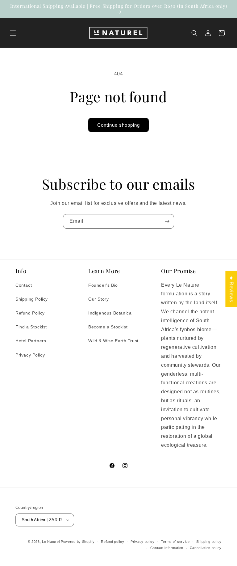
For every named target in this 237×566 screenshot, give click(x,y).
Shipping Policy (31, 299)
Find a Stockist (31, 326)
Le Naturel (51, 541)
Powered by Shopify (78, 541)
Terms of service (175, 541)
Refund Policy (30, 312)
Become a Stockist (107, 326)
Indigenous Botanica (109, 312)
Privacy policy (143, 541)
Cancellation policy (206, 548)
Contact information (166, 548)
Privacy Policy (30, 355)
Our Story (98, 299)
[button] (13, 33)
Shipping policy (209, 541)
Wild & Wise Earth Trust (113, 340)
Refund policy (112, 541)
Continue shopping (118, 125)
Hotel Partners (30, 340)
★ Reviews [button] (231, 289)
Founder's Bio (103, 285)
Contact (23, 285)
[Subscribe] (167, 221)
